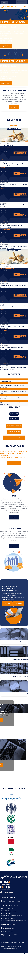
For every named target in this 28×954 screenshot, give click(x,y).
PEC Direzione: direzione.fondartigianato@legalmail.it (11, 915)
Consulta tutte (15, 463)
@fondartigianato (8, 928)
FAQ (20, 438)
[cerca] (11, 2)
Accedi (8, 603)
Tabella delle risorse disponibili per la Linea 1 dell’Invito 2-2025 (13, 226)
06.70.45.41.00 (15, 906)
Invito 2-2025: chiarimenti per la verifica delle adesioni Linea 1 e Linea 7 (13, 247)
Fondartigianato (7, 931)
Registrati (19, 603)
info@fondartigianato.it (9, 911)
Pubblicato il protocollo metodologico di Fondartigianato (12, 206)
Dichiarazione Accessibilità (10, 949)
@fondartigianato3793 (10, 935)
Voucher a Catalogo (14, 432)
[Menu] (24, 6)
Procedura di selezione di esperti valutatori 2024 (13, 457)
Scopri (13, 107)
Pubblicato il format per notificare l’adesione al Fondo (13, 185)
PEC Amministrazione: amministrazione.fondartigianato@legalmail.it (13, 919)
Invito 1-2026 (14, 414)
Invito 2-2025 (14, 419)
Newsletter (4, 2)
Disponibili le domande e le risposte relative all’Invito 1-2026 (13, 165)
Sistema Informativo (21, 2)
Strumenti (8, 438)
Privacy (2, 947)
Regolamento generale (14, 426)
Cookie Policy (10, 947)
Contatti (19, 947)
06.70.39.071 (6, 906)
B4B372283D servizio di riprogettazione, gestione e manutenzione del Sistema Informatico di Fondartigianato (13, 453)
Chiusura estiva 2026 (6, 145)
